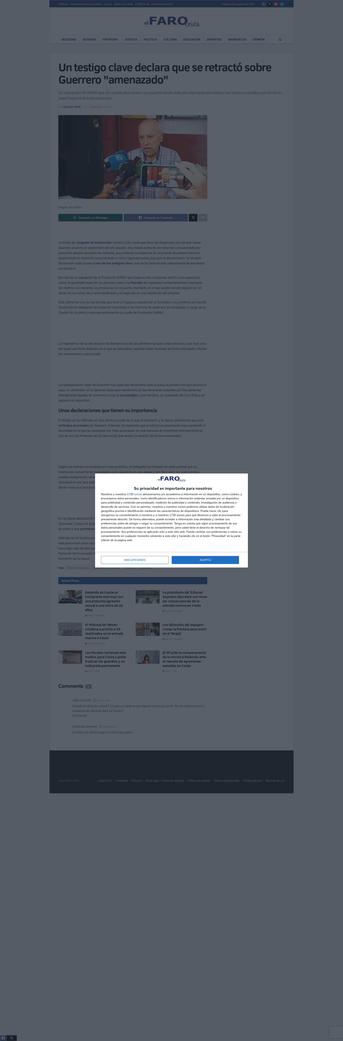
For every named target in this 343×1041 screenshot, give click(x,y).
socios (138, 494)
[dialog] (171, 520)
